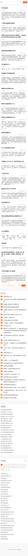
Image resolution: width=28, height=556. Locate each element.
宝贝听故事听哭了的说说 (7, 430)
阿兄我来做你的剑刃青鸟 (7, 534)
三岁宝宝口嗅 (5, 173)
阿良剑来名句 (4, 485)
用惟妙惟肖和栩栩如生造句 (8, 50)
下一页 (23, 285)
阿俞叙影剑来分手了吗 (7, 514)
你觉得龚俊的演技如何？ (10, 384)
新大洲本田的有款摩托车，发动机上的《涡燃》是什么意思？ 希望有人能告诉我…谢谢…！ (12, 254)
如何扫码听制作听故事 (7, 452)
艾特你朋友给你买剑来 (7, 530)
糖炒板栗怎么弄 (8, 296)
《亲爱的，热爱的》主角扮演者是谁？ (14, 323)
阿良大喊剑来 (4, 489)
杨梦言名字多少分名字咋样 (8, 188)
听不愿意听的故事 (5, 445)
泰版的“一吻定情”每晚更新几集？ (12, 368)
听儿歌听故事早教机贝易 (7, 432)
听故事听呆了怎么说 (6, 412)
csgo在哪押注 (5, 231)
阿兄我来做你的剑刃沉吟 (7, 521)
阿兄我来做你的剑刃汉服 (7, 512)
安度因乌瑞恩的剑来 (6, 507)
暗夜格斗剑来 (4, 516)
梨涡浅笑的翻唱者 (8, 366)
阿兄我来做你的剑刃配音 (7, 518)
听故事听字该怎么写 (6, 425)
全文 (8, 18)
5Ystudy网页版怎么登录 (8, 147)
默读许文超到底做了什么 (8, 103)
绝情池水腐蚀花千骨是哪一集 (11, 304)
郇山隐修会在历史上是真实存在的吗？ (14, 363)
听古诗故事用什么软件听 (7, 450)
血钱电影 (3, 243)
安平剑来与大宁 (5, 505)
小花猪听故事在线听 (6, 439)
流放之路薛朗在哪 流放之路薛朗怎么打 (11, 216)
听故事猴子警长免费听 (7, 414)
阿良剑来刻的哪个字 (6, 496)
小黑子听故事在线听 (6, 434)
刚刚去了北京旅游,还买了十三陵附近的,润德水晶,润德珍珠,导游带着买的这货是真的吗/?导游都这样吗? (15, 330)
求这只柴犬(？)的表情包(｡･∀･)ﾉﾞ (12, 374)
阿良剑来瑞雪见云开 (6, 476)
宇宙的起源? (4, 8)
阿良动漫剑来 (4, 491)
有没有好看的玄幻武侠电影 (11, 320)
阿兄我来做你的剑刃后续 (7, 525)
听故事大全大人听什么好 (7, 416)
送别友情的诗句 (5, 202)
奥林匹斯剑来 (4, 539)
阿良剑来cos (4, 523)
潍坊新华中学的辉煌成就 (8, 73)
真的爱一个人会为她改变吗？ (11, 360)
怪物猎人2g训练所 (8, 371)
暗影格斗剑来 (4, 500)
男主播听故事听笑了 (6, 427)
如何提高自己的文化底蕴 (10, 397)
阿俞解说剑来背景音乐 (7, 527)
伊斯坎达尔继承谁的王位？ (8, 117)
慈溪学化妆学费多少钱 (7, 88)
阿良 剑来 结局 (5, 509)
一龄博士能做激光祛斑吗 (8, 23)
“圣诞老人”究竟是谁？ (9, 317)
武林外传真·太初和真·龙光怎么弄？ (13, 314)
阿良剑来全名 (4, 473)
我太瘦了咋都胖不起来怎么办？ (12, 340)
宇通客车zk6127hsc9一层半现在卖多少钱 (12, 161)
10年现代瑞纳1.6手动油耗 (8, 271)
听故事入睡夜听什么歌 (7, 423)
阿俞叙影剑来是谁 (5, 487)
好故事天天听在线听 (6, 441)
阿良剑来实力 (4, 498)
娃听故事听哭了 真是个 (7, 418)
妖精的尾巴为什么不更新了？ (11, 377)
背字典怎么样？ (8, 325)
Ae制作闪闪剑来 (5, 482)
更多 (25, 460)
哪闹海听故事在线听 (6, 421)
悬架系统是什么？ (8, 352)
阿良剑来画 (4, 536)
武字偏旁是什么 (5, 64)
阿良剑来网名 (4, 503)
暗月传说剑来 (4, 494)
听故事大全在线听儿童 (7, 443)
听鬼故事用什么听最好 (7, 436)
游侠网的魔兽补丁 (6, 132)
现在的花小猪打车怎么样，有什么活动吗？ (15, 387)
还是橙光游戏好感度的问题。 (11, 395)
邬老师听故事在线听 (6, 409)
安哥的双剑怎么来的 (6, 480)
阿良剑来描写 (4, 532)
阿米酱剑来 (4, 478)
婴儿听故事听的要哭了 (7, 448)
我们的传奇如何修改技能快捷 (11, 307)
